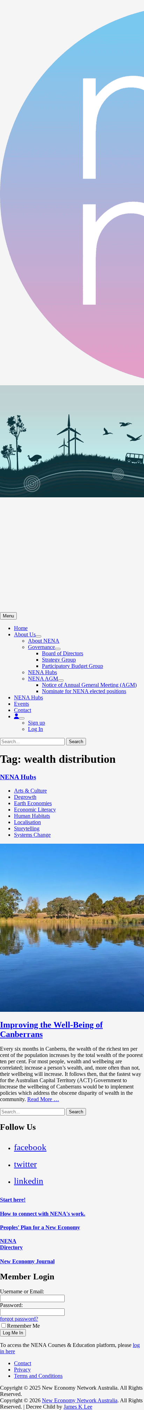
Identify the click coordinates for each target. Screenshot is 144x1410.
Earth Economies (33, 803)
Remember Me (23, 1326)
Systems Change (32, 835)
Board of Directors (62, 653)
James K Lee (78, 1407)
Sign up (36, 723)
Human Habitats (32, 816)
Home (21, 628)
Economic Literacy (35, 810)
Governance (41, 647)
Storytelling (26, 828)
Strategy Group (59, 660)
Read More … (43, 1099)
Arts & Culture (30, 791)
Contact (22, 710)
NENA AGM (43, 679)
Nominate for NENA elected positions (84, 691)
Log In (35, 729)
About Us (25, 634)
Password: (11, 1305)
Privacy (22, 1370)
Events (21, 704)
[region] (72, 498)
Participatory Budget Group (72, 666)
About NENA (43, 641)
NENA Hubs (42, 672)
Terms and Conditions (38, 1376)
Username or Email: (22, 1291)
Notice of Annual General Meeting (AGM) (89, 685)
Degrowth (25, 797)
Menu (8, 615)
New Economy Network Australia (79, 1400)
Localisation (27, 822)
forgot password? (19, 1319)
